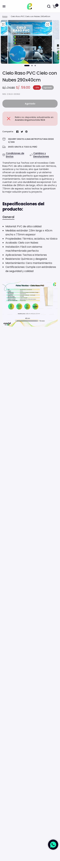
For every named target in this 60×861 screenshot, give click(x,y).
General (8, 217)
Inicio (4, 16)
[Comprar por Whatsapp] (53, 844)
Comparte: (8, 132)
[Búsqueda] (49, 6)
